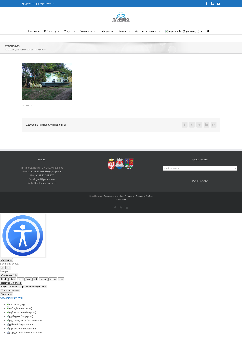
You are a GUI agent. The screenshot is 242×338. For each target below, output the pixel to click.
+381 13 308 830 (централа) (46, 171)
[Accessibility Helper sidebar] (23, 236)
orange (43, 279)
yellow (53, 279)
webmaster (121, 199)
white (12, 279)
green (20, 279)
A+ (8, 267)
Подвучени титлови (11, 283)
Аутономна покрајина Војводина (119, 196)
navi (61, 279)
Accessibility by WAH (11, 297)
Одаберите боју (9, 275)
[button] (208, 30)
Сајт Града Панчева (45, 183)
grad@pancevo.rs (46, 3)
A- (2, 267)
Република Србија (144, 196)
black (3, 279)
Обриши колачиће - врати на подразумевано (23, 286)
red (35, 279)
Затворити (6, 260)
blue (28, 279)
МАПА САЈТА (200, 180)
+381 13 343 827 (45, 175)
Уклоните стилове (10, 290)
